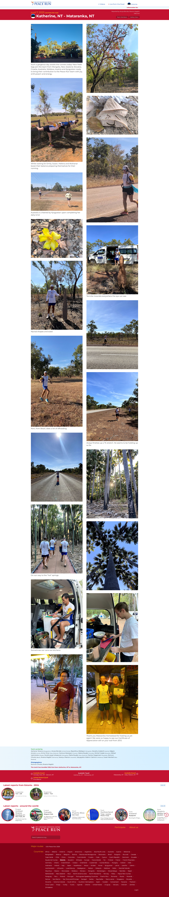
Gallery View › (134, 17)
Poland (62, 876)
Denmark (125, 857)
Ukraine (87, 885)
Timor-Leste (49, 885)
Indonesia (48, 865)
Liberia (132, 865)
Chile (57, 857)
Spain (98, 882)
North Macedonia (95, 874)
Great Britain (65, 863)
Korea (100, 865)
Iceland (123, 863)
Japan (69, 865)
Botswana (102, 854)
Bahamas (127, 852)
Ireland (56, 865)
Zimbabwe (49, 887)
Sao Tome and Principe (71, 879)
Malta (114, 868)
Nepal (130, 871)
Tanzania (124, 882)
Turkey (65, 885)
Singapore (120, 879)
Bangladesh (49, 854)
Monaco (83, 871)
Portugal (70, 876)
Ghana (56, 863)
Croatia (91, 857)
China (64, 857)
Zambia (132, 885)
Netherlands (49, 874)
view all (163, 785)
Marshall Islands (124, 868)
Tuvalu (72, 885)
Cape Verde (49, 857)
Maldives (107, 868)
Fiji (104, 860)
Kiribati (93, 865)
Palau (113, 874)
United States (97, 885)
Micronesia (65, 871)
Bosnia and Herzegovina (87, 854)
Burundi (126, 854)
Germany (48, 863)
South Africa (71, 882)
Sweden (105, 882)
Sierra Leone (110, 879)
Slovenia (48, 882)
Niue (69, 874)
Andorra (62, 852)
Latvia (117, 865)
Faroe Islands (96, 860)
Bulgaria (117, 854)
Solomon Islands (59, 882)
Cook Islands (81, 857)
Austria (119, 852)
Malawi (90, 868)
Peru (56, 876)
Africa (47, 852)
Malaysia (98, 868)
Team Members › (122, 17)
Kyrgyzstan (109, 865)
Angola (70, 852)
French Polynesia (129, 860)
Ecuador (134, 857)
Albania (54, 852)
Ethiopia (79, 860)
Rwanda (130, 876)
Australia (111, 852)
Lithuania (60, 868)
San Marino (57, 879)
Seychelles (100, 879)
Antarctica (78, 852)
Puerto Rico (104, 876)
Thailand (132, 882)
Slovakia (129, 879)
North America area (80, 874)
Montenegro (101, 871)
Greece (75, 863)
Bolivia (74, 854)
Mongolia (91, 871)
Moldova (75, 871)
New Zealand (60, 874)
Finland (110, 860)
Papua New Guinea (124, 874)
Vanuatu (116, 885)
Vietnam (124, 885)
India (130, 863)
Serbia (91, 879)
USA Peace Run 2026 (52, 846)
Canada (133, 854)
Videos (102, 4)
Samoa (47, 879)
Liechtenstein (50, 868)
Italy (63, 865)
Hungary (115, 863)
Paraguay (48, 876)
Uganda (80, 885)
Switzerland (114, 882)
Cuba (98, 857)
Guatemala (93, 863)
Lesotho (125, 865)
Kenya (86, 865)
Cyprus (104, 857)
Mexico (56, 871)
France (118, 860)
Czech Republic (114, 857)
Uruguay (107, 885)
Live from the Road (117, 4)
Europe (87, 860)
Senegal (84, 879)
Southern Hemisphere (86, 882)
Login (136, 890)
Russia (122, 876)
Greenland (83, 863)
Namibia (123, 871)
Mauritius (48, 871)
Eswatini (71, 860)
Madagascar (81, 868)
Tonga (58, 885)
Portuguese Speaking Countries (87, 876)
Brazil (110, 854)
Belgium (67, 854)
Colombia (71, 857)
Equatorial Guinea (51, 860)
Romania (114, 876)
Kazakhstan (78, 865)
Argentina (88, 852)
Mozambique (112, 871)
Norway (106, 874)
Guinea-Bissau (105, 863)
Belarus (59, 854)
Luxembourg (70, 868)
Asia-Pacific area (100, 852)
